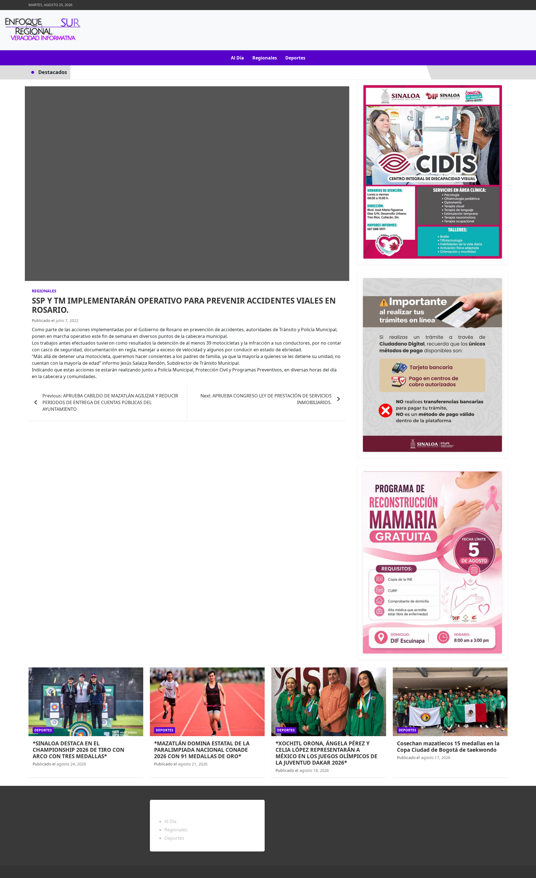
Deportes (295, 58)
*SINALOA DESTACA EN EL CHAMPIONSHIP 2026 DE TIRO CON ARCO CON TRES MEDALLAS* (78, 750)
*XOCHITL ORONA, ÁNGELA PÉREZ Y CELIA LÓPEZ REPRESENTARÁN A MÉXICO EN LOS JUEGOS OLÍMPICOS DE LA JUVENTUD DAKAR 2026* (326, 753)
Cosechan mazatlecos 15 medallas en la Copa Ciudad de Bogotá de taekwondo (448, 746)
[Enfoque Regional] (42, 30)
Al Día (237, 58)
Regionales (264, 58)
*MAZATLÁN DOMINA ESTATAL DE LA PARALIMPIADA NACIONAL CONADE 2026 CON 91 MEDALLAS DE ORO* (202, 750)
